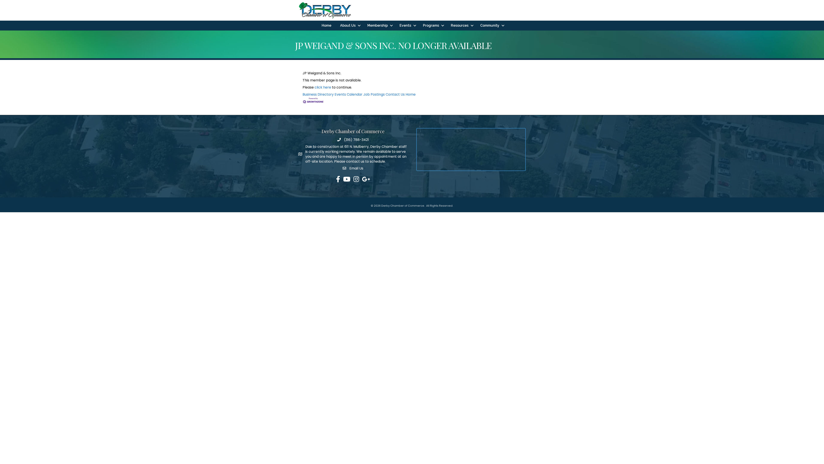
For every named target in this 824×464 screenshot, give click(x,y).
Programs (431, 25)
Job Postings (374, 94)
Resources (459, 25)
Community (489, 25)
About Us (348, 25)
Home (326, 25)
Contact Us (395, 94)
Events (405, 25)
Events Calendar (348, 94)
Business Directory (318, 94)
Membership (377, 25)
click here (323, 87)
